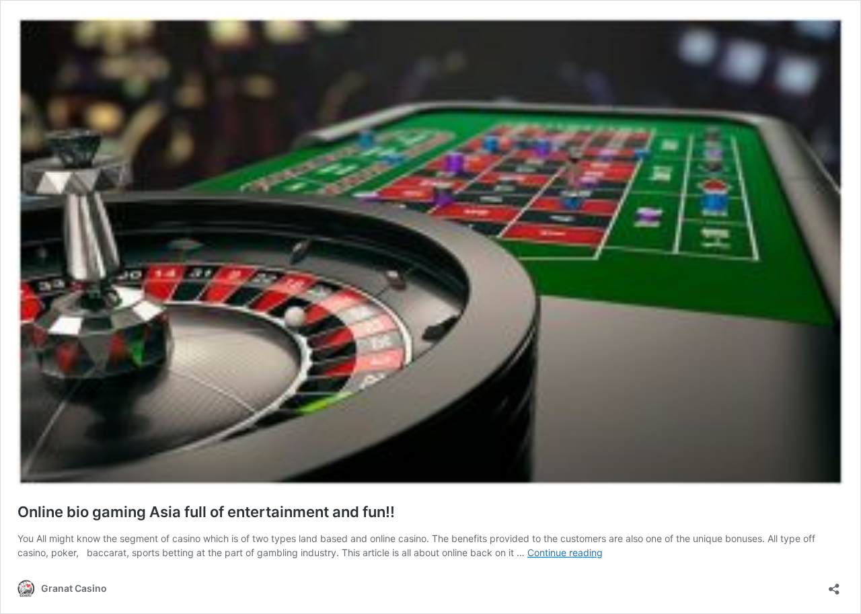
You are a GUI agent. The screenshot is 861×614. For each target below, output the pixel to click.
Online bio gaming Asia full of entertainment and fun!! (206, 512)
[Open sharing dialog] (834, 584)
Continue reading (565, 552)
